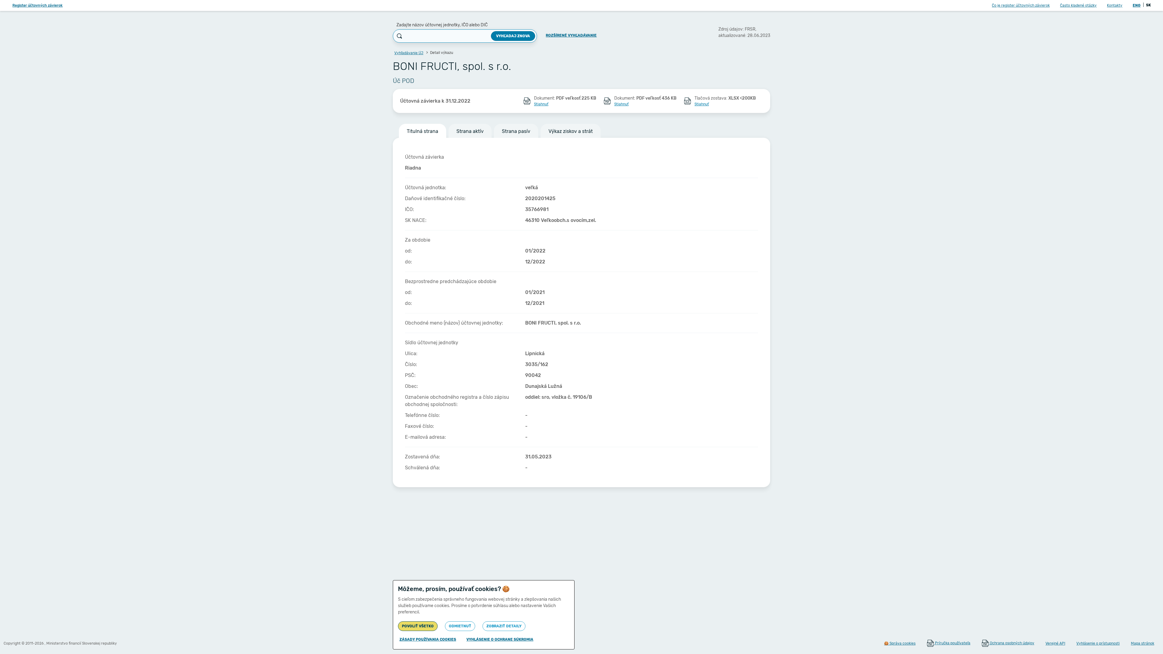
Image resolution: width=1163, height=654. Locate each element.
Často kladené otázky (1078, 5)
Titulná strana (422, 131)
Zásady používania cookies (427, 639)
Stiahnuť (541, 104)
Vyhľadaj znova (513, 36)
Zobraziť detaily (504, 626)
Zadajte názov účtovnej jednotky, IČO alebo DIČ (442, 25)
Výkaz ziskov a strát (570, 131)
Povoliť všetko (418, 626)
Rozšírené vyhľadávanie (571, 35)
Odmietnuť (460, 626)
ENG (1137, 5)
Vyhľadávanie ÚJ (408, 53)
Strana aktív (470, 131)
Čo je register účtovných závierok (1021, 5)
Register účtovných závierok (37, 5)
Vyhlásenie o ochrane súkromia (499, 639)
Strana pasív (516, 131)
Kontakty (1114, 5)
